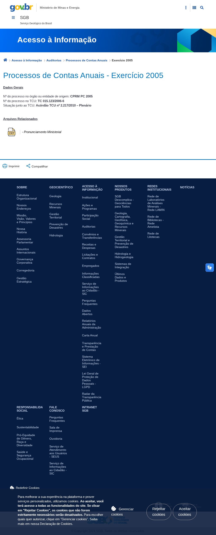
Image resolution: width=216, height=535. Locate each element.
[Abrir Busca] (202, 7)
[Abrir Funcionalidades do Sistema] (194, 7)
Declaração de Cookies (56, 524)
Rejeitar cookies (158, 512)
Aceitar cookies (184, 512)
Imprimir (14, 166)
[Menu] (13, 17)
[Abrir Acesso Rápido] (185, 7)
